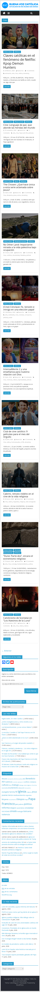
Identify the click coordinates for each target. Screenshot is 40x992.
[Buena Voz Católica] (4, 13)
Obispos (20, 799)
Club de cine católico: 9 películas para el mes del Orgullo (16, 434)
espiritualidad (22, 380)
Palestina (23, 255)
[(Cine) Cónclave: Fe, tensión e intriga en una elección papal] (20, 277)
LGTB (22, 442)
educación (21, 788)
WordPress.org (7, 895)
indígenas (29, 792)
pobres (21, 804)
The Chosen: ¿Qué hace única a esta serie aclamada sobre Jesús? (19, 187)
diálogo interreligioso (25, 785)
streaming (26, 73)
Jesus (14, 195)
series (19, 195)
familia (12, 792)
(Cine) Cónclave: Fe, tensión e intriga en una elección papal (18, 308)
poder (10, 317)
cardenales (11, 315)
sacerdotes (20, 808)
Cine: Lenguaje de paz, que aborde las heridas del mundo (19, 126)
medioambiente (19, 795)
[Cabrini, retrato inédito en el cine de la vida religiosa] (20, 464)
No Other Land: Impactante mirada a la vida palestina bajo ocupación (19, 247)
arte (13, 73)
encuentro (28, 788)
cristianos (33, 782)
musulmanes (12, 799)
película (28, 255)
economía (5, 788)
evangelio (5, 792)
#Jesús (16, 181)
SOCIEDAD (6, 811)
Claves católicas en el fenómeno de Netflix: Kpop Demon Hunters (19, 61)
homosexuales (15, 442)
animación (8, 73)
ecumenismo (13, 788)
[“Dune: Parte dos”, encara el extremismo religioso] (20, 523)
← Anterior (6, 650)
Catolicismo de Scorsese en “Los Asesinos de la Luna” (17, 619)
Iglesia (22, 791)
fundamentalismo (22, 564)
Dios (10, 785)
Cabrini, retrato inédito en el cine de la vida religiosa (18, 495)
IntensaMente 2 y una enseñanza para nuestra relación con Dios (16, 372)
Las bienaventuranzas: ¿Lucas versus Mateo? (17, 727)
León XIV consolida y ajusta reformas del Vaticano (18, 907)
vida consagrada (30, 502)
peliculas (31, 133)
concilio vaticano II (18, 782)
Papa (26, 799)
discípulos (10, 195)
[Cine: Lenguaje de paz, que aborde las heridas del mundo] (20, 95)
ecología (14, 564)
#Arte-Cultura (8, 52)
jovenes (5, 795)
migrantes (16, 502)
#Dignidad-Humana (20, 241)
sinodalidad (29, 808)
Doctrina (34, 785)
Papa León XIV (23, 133)
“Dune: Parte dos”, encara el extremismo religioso (18, 557)
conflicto (9, 255)
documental (16, 255)
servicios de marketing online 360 (13, 842)
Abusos (4, 779)
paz (16, 804)
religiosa (22, 502)
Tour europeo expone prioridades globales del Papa (19, 955)
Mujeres (5, 799)
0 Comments (30, 71)
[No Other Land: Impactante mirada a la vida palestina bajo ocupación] (20, 214)
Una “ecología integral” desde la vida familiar (16, 939)
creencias (9, 380)
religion (13, 808)
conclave (21, 315)
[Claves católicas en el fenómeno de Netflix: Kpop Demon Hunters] (20, 25)
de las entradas (8, 888)
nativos (26, 626)
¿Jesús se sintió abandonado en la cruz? (15, 738)
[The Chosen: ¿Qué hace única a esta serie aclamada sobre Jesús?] (20, 154)
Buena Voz (20, 71)
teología (20, 811)
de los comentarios (10, 892)
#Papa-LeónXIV (19, 122)
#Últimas (17, 52)
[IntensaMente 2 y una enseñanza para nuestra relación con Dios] (20, 339)
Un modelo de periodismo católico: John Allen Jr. (18, 944)
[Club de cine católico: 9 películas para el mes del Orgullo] (20, 401)
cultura (20, 73)
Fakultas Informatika (8, 826)
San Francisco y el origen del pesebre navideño (17, 743)
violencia (6, 814)
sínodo (13, 811)
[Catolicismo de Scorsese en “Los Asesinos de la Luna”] (20, 588)
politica (31, 564)
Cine (16, 73)
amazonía (11, 779)
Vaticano (27, 811)
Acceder (4, 885)
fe (16, 791)
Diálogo (15, 785)
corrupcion (28, 315)
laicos (10, 795)
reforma (6, 807)
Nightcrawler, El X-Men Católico (12, 719)
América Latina (18, 779)
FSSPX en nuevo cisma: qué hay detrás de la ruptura (19, 912)
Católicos (8, 782)
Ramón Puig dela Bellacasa (11, 853)
